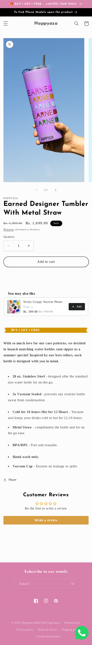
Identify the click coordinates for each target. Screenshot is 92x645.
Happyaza (27, 622)
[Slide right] (55, 190)
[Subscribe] (72, 584)
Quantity (9, 236)
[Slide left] (36, 190)
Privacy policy (24, 629)
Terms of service (47, 629)
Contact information (48, 636)
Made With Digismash (47, 622)
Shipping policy (71, 629)
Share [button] (13, 479)
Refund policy (72, 622)
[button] (5, 23)
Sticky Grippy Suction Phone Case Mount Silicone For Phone (44, 301)
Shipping (8, 229)
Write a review (46, 520)
